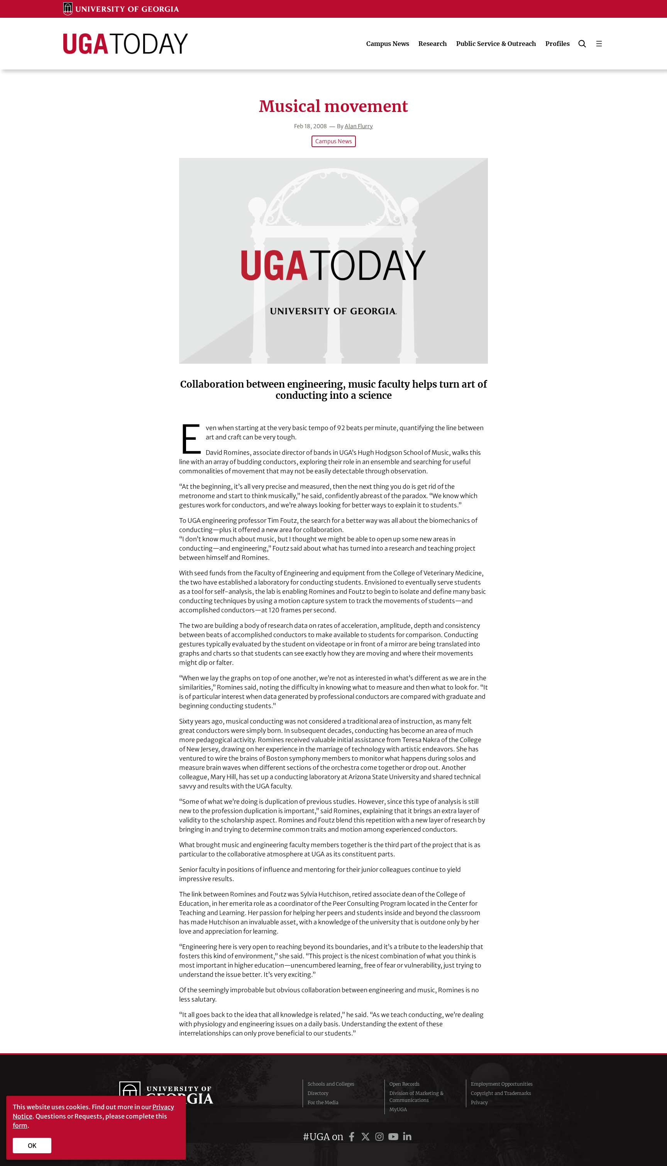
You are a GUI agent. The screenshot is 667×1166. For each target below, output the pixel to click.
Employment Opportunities (502, 1084)
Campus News (333, 141)
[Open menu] (599, 43)
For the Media (323, 1102)
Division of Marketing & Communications (416, 1096)
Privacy (479, 1102)
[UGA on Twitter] (367, 1137)
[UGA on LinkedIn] (407, 1137)
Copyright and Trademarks (501, 1093)
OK (32, 1145)
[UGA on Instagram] (381, 1137)
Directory (318, 1093)
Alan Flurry (359, 126)
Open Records (404, 1084)
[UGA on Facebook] (353, 1137)
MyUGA (398, 1109)
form (20, 1125)
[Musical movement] (333, 261)
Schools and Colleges (331, 1084)
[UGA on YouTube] (394, 1137)
